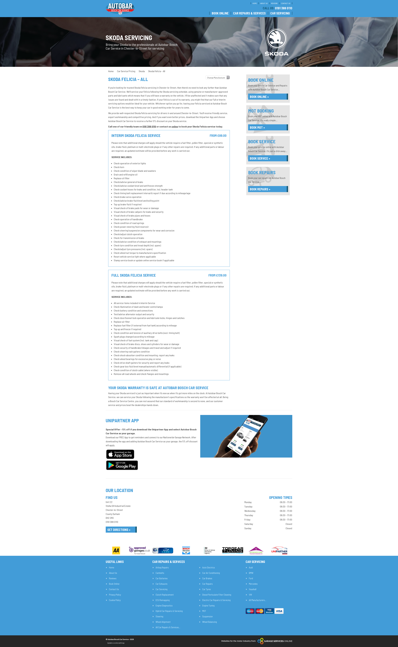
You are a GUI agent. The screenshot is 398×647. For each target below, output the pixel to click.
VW (250, 595)
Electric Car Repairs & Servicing (216, 600)
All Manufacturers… (257, 600)
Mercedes (253, 584)
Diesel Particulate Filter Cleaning (216, 595)
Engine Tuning (208, 605)
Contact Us (285, 3)
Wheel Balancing (209, 622)
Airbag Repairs (162, 567)
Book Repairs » (260, 189)
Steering (159, 616)
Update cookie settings (115, 643)
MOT (204, 611)
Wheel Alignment (163, 622)
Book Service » (260, 158)
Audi (251, 567)
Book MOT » (257, 127)
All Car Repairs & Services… (168, 627)
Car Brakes (207, 578)
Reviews (274, 3)
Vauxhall (252, 589)
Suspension (207, 616)
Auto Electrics (208, 567)
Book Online (220, 13)
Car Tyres (206, 589)
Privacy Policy (115, 595)
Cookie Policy (115, 600)
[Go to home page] (120, 8)
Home (254, 3)
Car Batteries (162, 578)
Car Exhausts (161, 584)
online (174, 126)
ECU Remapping (163, 600)
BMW (251, 573)
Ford (251, 578)
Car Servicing (280, 13)
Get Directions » (118, 530)
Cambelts (160, 573)
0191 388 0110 (277, 8)
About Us (264, 3)
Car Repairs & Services (249, 13)
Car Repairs (207, 584)
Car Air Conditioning (211, 573)
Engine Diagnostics (164, 605)
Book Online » (259, 97)
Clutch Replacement (165, 595)
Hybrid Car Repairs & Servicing (169, 611)
